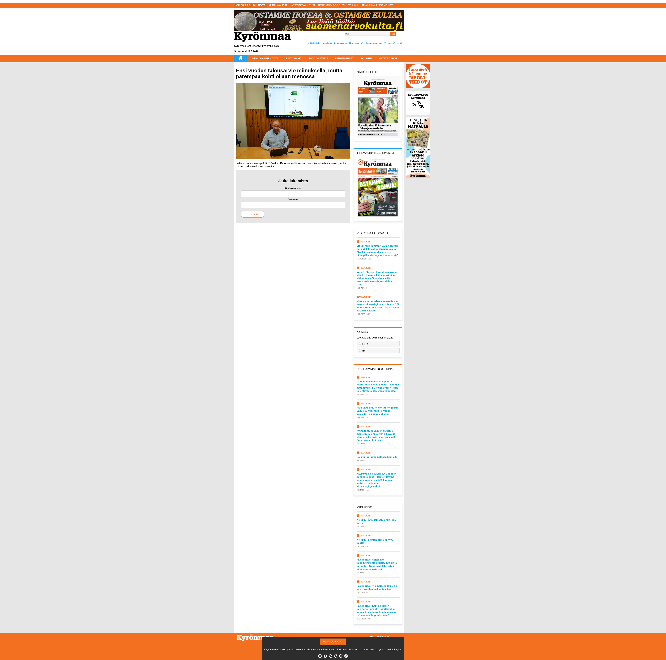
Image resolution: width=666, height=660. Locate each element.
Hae (393, 34)
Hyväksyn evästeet (333, 641)
